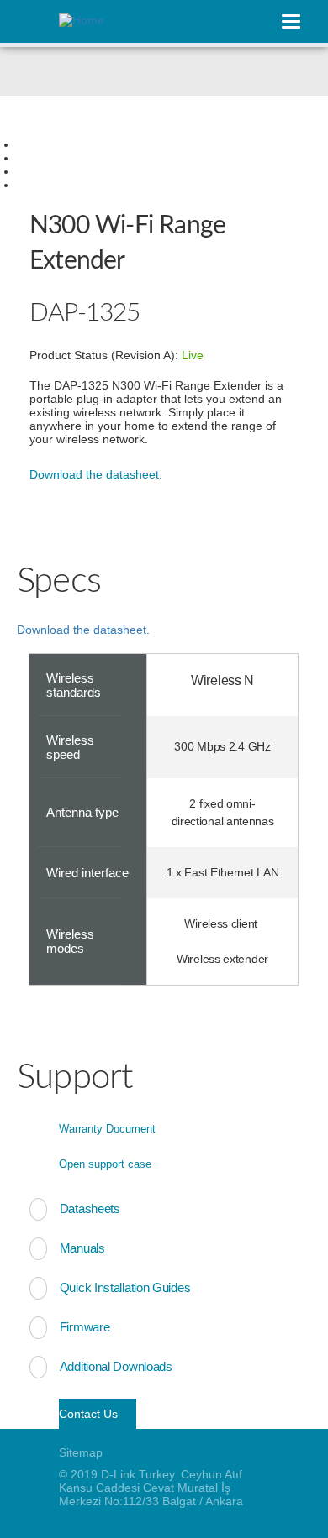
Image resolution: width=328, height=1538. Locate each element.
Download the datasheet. (95, 474)
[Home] (151, 21)
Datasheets (90, 1208)
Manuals (82, 1248)
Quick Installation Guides (125, 1287)
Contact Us (88, 1413)
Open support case (105, 1164)
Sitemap (81, 1452)
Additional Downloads (116, 1366)
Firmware (85, 1327)
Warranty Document (107, 1128)
